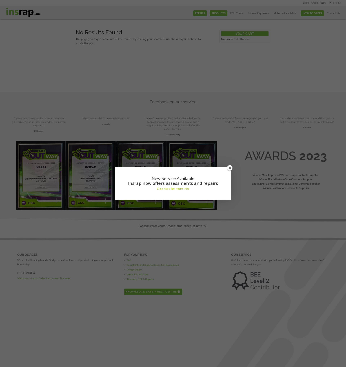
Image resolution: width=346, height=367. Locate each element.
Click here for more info (173, 189)
